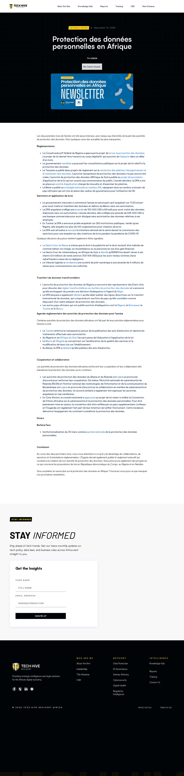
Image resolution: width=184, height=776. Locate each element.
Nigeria (121, 305)
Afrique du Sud (68, 337)
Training (119, 6)
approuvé (90, 397)
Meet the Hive (63, 6)
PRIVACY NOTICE (144, 707)
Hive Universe (148, 6)
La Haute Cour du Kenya (55, 245)
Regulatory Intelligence (118, 693)
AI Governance (120, 669)
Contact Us (155, 682)
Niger (120, 291)
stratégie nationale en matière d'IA (82, 187)
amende (79, 209)
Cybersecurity (119, 680)
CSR (133, 6)
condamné (71, 262)
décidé (104, 252)
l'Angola (60, 341)
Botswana (134, 305)
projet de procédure (131, 177)
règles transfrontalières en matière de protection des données (95, 288)
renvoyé (71, 230)
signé (120, 376)
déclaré (78, 294)
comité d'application (66, 184)
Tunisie (46, 308)
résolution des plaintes (112, 170)
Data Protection (120, 663)
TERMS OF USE (166, 707)
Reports (104, 6)
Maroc (59, 308)
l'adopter (125, 156)
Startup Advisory (121, 674)
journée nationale (95, 431)
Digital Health (119, 685)
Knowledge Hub (85, 6)
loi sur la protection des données (126, 153)
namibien (67, 163)
